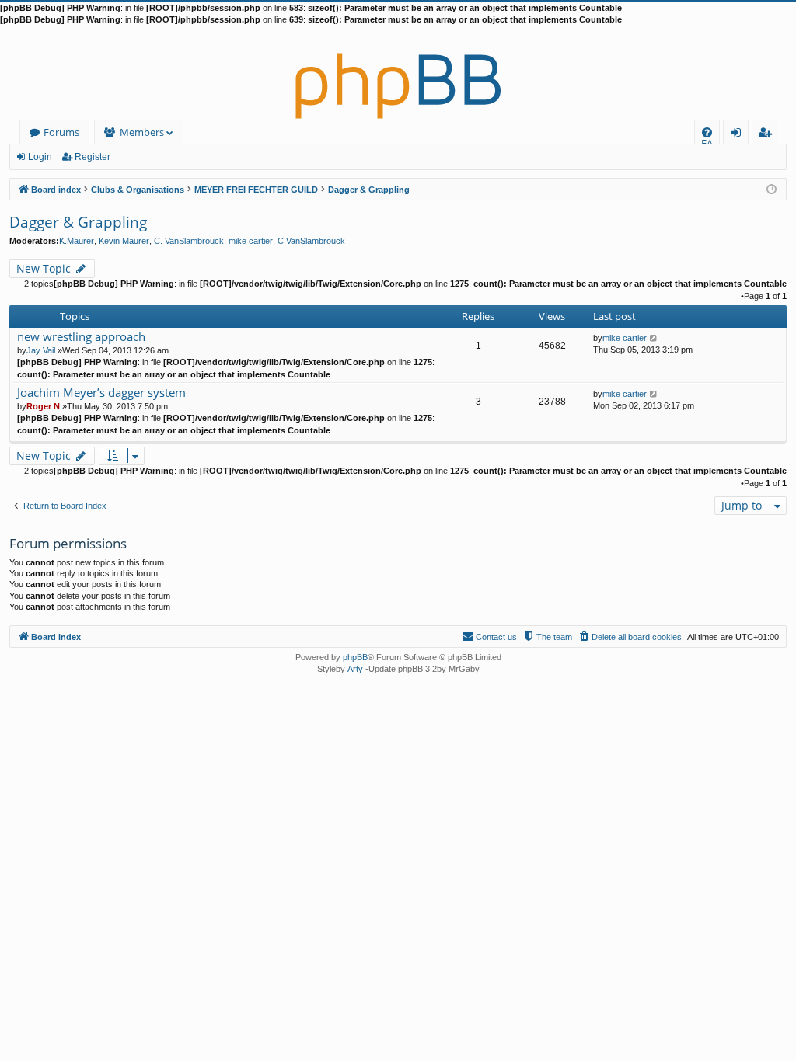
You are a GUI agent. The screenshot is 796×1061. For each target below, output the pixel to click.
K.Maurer (76, 240)
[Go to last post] (654, 338)
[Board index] (398, 73)
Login (40, 156)
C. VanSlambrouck (189, 240)
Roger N (43, 406)
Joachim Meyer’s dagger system (101, 392)
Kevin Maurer (124, 240)
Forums (61, 132)
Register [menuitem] (768, 134)
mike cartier (251, 240)
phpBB (355, 657)
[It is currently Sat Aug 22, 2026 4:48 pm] (771, 188)
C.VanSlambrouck (311, 240)
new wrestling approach (81, 336)
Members (142, 132)
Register (92, 156)
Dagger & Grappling (78, 222)
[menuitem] (707, 132)
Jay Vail (40, 350)
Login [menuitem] (739, 134)
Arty (355, 668)
